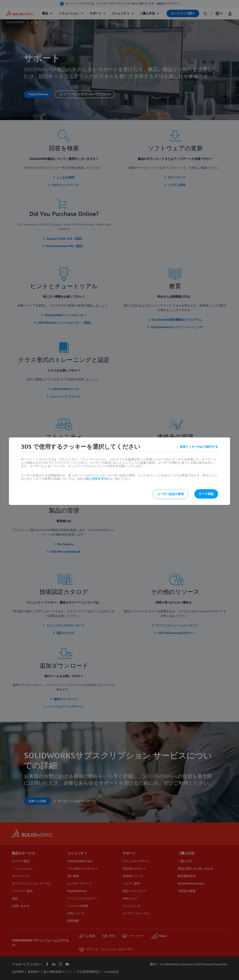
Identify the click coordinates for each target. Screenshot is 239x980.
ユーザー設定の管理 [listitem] (170, 494)
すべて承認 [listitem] (206, 493)
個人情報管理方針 (97, 478)
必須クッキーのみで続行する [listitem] (199, 446)
